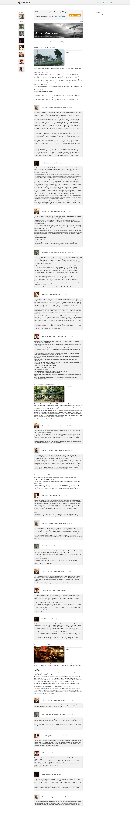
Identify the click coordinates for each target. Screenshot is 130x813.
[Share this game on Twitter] (82, 22)
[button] (58, 38)
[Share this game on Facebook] (80, 22)
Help (110, 2)
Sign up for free (76, 15)
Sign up (105, 2)
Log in (99, 2)
